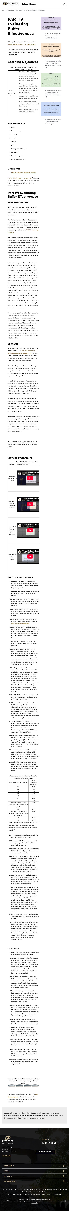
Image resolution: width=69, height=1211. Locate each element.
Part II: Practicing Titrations (20, 623)
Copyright (21, 1199)
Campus (6, 1171)
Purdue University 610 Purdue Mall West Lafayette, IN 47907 (9, 1149)
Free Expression (37, 1201)
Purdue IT (49, 1194)
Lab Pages (19, 10)
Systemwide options (44, 1152)
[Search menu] (65, 4)
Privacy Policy (61, 1201)
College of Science (29, 3)
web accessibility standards (32, 1115)
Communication (9, 1166)
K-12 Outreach (10, 10)
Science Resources (10, 1181)
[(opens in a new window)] (12, 1087)
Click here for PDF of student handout (23, 172)
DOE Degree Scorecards (49, 1201)
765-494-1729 (6, 1156)
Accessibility (6, 1201)
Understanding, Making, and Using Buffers (21, 44)
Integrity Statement (27, 1201)
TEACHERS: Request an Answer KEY (20, 178)
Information (8, 1176)
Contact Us (35, 1203)
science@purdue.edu (37, 1118)
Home (3, 10)
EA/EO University (16, 1201)
